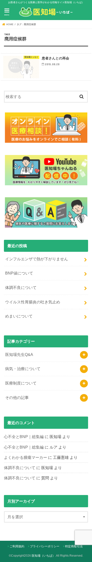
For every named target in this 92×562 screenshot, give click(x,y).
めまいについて (19, 316)
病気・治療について (22, 368)
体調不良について (21, 287)
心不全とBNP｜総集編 (24, 436)
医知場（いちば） (43, 555)
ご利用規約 (17, 546)
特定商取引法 (74, 546)
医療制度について (21, 383)
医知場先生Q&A (19, 354)
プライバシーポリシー (44, 546)
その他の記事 (17, 397)
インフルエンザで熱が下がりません (36, 259)
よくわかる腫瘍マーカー (25, 457)
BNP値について (19, 273)
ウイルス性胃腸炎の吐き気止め (32, 302)
